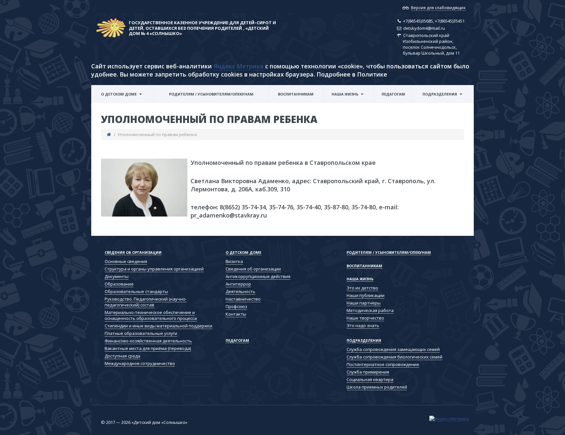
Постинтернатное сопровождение (383, 364)
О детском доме (119, 94)
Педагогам (393, 94)
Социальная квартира (370, 379)
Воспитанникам (296, 94)
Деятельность (240, 291)
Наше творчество (365, 318)
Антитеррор (238, 284)
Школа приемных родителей (377, 387)
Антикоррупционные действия (258, 276)
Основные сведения (126, 261)
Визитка (234, 261)
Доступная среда (122, 356)
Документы (116, 276)
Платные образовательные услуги (141, 333)
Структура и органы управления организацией (154, 269)
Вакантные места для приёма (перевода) (148, 348)
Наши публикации (366, 295)
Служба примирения (368, 372)
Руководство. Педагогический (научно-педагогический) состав (146, 302)
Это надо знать (363, 325)
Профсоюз (236, 306)
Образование (119, 284)
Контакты (236, 314)
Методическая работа (370, 310)
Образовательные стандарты (136, 291)
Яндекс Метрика (239, 66)
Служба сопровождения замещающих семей (440, 102)
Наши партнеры (364, 303)
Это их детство (362, 288)
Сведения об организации (123, 101)
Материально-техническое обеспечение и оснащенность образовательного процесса (151, 315)
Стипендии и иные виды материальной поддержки (158, 326)
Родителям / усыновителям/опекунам (211, 94)
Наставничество (243, 299)
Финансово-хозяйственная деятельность (148, 341)
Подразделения (439, 94)
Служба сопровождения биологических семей (441, 101)
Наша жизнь (345, 94)
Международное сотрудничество (140, 363)
